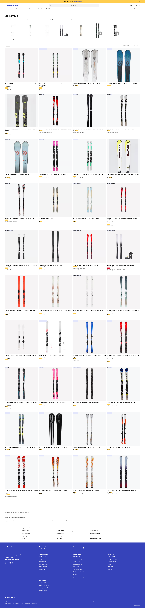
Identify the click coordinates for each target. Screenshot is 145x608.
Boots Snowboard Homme (95, 538)
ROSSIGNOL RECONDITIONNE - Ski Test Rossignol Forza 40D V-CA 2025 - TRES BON (21, 130)
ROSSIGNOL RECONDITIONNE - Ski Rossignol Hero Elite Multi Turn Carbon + (55, 129)
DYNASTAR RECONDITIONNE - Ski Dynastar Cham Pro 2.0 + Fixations (88, 174)
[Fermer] (139, 1)
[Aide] (133, 5)
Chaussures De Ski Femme (27, 530)
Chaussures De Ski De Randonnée (28, 540)
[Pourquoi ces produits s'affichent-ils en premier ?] (123, 45)
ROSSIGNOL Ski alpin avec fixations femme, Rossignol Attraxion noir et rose (21, 84)
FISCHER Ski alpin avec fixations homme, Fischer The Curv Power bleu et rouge (89, 356)
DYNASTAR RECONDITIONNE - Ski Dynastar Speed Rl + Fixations (121, 402)
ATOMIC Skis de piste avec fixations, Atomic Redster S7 (85, 265)
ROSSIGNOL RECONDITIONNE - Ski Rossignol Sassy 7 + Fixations (53, 174)
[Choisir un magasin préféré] (131, 5)
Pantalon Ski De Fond (60, 530)
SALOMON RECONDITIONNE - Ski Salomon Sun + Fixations (86, 490)
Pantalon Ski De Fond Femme (96, 535)
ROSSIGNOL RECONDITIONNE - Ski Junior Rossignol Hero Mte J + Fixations (21, 490)
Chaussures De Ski (94, 530)
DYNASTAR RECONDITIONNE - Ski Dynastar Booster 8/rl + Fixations (19, 218)
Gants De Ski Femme (26, 533)
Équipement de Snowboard (61, 535)
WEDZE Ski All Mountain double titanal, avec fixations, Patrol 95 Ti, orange (20, 311)
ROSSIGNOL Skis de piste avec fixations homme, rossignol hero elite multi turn (122, 219)
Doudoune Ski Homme (60, 536)
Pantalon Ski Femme (94, 536)
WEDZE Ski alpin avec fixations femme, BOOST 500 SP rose (52, 402)
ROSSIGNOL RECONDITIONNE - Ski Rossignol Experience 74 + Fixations (20, 447)
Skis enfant (115, 39)
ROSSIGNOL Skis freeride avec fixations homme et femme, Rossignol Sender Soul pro (54, 84)
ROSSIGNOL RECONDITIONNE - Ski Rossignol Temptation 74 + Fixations (89, 447)
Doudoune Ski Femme (26, 536)
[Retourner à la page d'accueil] (12, 5)
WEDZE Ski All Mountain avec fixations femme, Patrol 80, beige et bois (55, 310)
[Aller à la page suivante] (77, 502)
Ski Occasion (24, 535)
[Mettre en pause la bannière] (138, 1)
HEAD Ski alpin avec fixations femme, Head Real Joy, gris (86, 402)
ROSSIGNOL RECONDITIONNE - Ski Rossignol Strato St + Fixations (53, 447)
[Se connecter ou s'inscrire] (136, 5)
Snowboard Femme (60, 540)
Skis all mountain (30, 39)
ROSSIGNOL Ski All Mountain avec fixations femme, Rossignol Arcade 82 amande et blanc (123, 311)
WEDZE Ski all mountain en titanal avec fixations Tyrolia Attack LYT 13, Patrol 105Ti (21, 356)
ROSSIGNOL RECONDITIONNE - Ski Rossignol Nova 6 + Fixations (87, 83)
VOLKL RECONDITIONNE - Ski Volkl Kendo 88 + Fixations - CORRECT (122, 83)
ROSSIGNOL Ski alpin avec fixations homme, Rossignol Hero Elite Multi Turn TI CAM (123, 356)
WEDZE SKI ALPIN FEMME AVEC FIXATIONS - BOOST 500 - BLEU (87, 218)
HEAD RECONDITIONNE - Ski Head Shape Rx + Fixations (119, 447)
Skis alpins (13, 39)
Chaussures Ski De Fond (95, 531)
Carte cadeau (137, 8)
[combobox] (136, 45)
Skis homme (98, 39)
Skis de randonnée (64, 39)
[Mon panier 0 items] (139, 5)
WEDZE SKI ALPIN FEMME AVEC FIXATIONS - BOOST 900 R (51, 355)
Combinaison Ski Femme (95, 533)
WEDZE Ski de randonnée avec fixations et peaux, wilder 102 (121, 265)
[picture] (21, 65)
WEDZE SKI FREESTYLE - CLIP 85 (46, 218)
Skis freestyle (81, 39)
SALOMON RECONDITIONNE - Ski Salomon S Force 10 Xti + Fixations (88, 129)
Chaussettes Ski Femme (26, 531)
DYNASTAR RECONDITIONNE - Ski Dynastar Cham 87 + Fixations (53, 490)
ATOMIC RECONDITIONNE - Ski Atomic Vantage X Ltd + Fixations (121, 490)
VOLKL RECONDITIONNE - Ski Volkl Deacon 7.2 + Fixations (17, 174)
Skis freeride (47, 39)
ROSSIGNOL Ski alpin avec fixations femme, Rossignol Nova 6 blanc (88, 310)
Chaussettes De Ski (60, 538)
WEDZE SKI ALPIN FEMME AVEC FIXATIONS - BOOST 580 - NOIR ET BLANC (21, 265)
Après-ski (23, 538)
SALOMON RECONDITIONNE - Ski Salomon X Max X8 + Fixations (121, 129)
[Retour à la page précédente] (68, 502)
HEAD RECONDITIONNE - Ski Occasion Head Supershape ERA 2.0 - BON (123, 174)
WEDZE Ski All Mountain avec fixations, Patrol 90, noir (51, 265)
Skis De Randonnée (60, 533)
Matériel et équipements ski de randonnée (64, 531)
